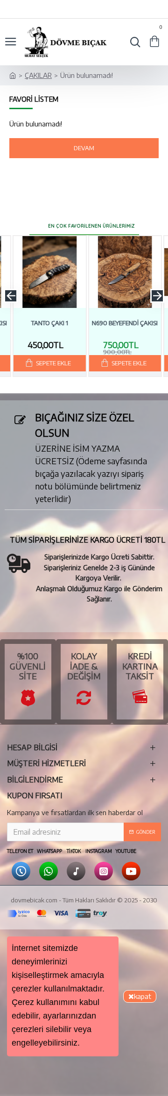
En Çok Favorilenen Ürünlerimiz (91, 226)
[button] (11, 296)
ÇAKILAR (38, 75)
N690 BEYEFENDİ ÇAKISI (122, 323)
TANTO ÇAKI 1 (46, 323)
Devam (84, 148)
